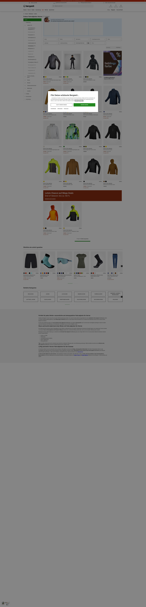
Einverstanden (84, 104)
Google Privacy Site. (79, 100)
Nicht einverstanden (61, 104)
